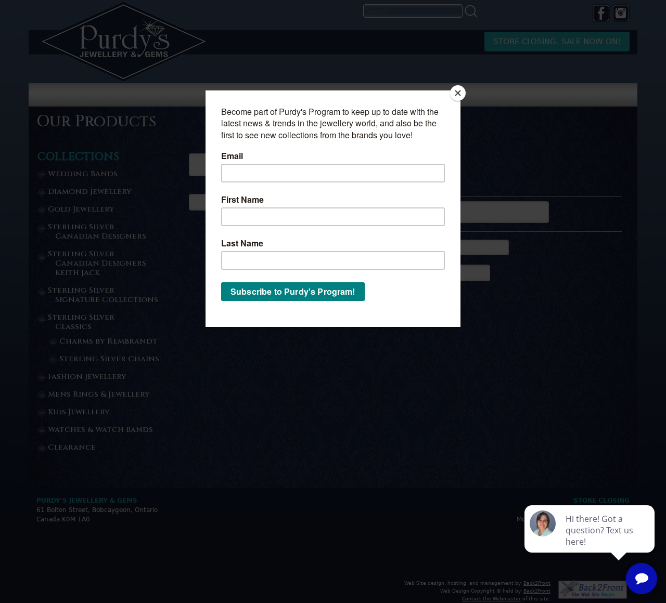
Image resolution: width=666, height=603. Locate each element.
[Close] (458, 93)
